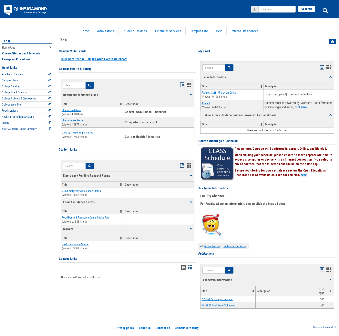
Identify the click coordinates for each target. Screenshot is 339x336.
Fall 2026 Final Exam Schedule (218, 305)
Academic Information (213, 188)
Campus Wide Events (73, 51)
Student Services (134, 31)
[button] (191, 95)
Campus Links (68, 259)
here (304, 175)
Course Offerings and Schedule (21, 53)
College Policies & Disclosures (19, 98)
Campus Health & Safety (75, 69)
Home (84, 31)
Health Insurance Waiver (75, 244)
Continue (306, 8)
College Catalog (11, 86)
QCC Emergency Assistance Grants (81, 190)
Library (5, 122)
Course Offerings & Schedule (218, 141)
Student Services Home (234, 246)
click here (301, 107)
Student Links (68, 149)
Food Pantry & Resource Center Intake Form (86, 217)
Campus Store (10, 80)
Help (219, 31)
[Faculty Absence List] (211, 225)
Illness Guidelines (71, 110)
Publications (206, 254)
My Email (204, 51)
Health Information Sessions (18, 116)
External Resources (245, 31)
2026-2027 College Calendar (217, 299)
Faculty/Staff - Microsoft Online (218, 92)
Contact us (162, 328)
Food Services (10, 110)
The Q (6, 41)
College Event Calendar (14, 92)
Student (205, 103)
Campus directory (187, 328)
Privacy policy (125, 328)
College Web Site (11, 104)
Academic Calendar (13, 74)
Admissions (105, 31)
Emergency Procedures (16, 59)
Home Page (8, 47)
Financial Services (168, 31)
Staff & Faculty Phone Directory (19, 128)
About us (145, 328)
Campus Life (199, 31)
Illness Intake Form (72, 120)
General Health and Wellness (78, 133)
